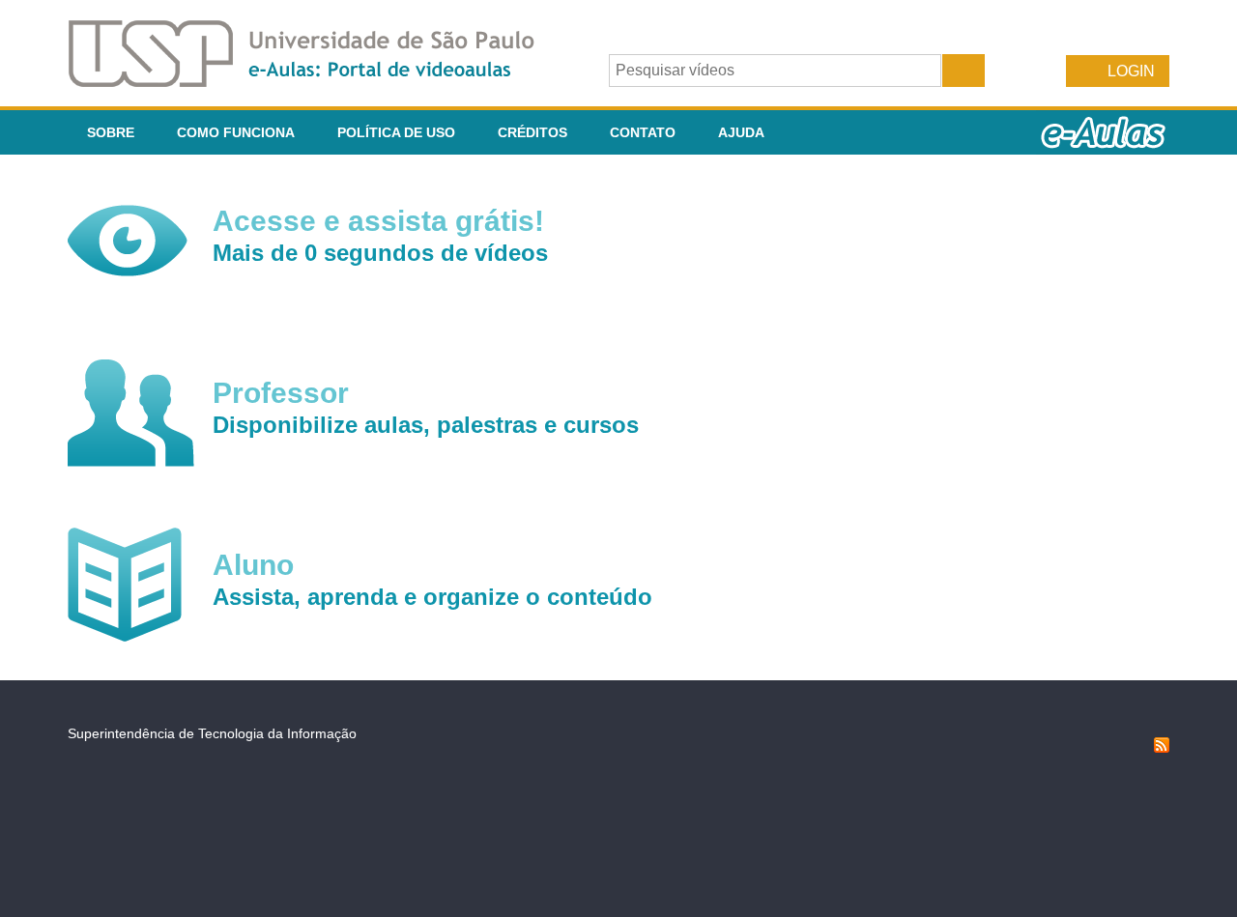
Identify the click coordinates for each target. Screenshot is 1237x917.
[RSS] (1161, 748)
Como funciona (236, 132)
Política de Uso (396, 132)
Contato (643, 132)
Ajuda (741, 132)
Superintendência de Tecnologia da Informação (212, 733)
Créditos (532, 132)
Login (1131, 71)
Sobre (110, 132)
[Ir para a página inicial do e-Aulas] (317, 81)
